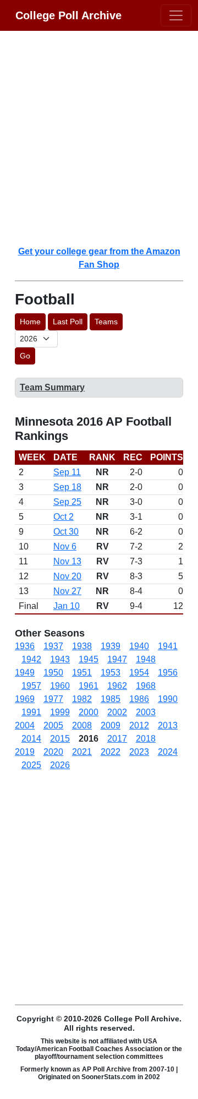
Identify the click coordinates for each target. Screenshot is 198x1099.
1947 (117, 659)
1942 (31, 659)
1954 (139, 672)
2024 (168, 752)
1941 (168, 646)
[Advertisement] (99, 138)
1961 (88, 685)
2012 (139, 725)
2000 (88, 712)
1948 (146, 659)
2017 (117, 738)
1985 (110, 699)
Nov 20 (67, 576)
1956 (168, 672)
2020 (53, 752)
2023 (139, 752)
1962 (117, 685)
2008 (82, 725)
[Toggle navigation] (176, 15)
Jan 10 (66, 606)
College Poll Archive (68, 15)
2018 (146, 738)
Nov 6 (64, 546)
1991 (31, 712)
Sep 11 (67, 472)
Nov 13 (67, 561)
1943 (60, 659)
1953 (110, 672)
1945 (88, 659)
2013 (168, 725)
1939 (110, 646)
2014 (31, 738)
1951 (82, 672)
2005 (53, 725)
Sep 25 (67, 502)
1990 (168, 699)
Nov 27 (67, 591)
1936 (25, 646)
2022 (110, 752)
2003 (146, 712)
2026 (60, 765)
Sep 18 (67, 487)
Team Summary (52, 387)
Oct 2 (63, 516)
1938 (82, 646)
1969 (25, 699)
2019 (25, 752)
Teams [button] (106, 321)
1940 (139, 646)
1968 (146, 685)
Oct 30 (66, 531)
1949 (25, 672)
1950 (53, 672)
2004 (25, 725)
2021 (82, 752)
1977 (53, 699)
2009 (110, 725)
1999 (60, 712)
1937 (53, 646)
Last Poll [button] (67, 321)
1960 (60, 685)
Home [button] (30, 321)
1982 (82, 699)
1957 (31, 685)
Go (25, 355)
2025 (31, 765)
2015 (60, 738)
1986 (139, 699)
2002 (117, 712)
